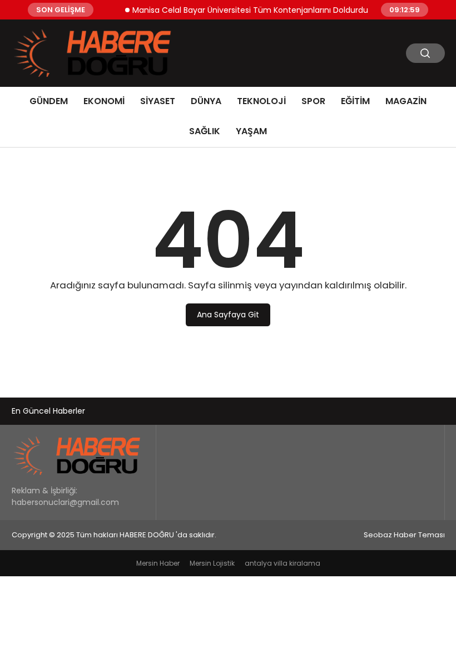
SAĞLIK (204, 131)
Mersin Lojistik (212, 563)
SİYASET (157, 101)
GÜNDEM (48, 101)
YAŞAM (251, 131)
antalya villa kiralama (282, 563)
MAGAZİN (406, 101)
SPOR (313, 101)
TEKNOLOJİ (261, 101)
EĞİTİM (355, 101)
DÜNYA (206, 101)
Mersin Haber (158, 563)
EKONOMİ (104, 101)
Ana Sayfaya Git (228, 314)
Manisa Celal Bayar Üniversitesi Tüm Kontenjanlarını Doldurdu (245, 9)
